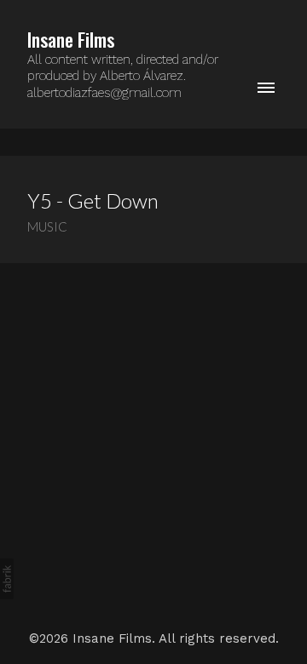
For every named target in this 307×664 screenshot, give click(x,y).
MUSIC (47, 226)
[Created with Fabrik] (7, 578)
